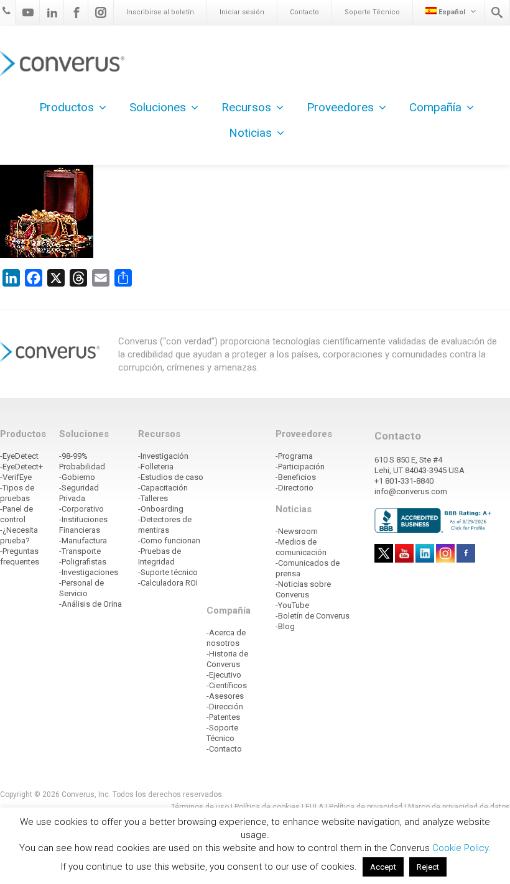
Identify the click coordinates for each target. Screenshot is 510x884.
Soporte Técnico (372, 12)
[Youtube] (28, 12)
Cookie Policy (460, 848)
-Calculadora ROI (168, 582)
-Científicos (226, 685)
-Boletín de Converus (313, 615)
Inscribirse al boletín (160, 12)
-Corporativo (81, 508)
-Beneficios (296, 477)
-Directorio (294, 487)
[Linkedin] (52, 12)
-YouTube (292, 605)
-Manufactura (83, 540)
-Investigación (163, 456)
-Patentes (223, 717)
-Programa (294, 456)
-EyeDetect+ (21, 466)
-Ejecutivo (223, 674)
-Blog (285, 626)
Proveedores (340, 107)
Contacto (304, 12)
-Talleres (153, 498)
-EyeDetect (19, 456)
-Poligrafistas (82, 561)
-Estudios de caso (170, 477)
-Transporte (80, 551)
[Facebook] (76, 12)
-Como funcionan (169, 540)
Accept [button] (383, 867)
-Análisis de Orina (90, 604)
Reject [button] (428, 867)
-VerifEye (16, 477)
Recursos (246, 107)
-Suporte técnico (168, 572)
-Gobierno (77, 477)
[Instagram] (100, 12)
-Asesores (225, 696)
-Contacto (224, 748)
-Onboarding (160, 508)
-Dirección (224, 706)
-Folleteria (156, 466)
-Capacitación (163, 487)
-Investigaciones (88, 572)
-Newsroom (297, 531)
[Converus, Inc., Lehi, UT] (434, 519)
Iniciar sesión (242, 12)
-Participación (300, 466)
